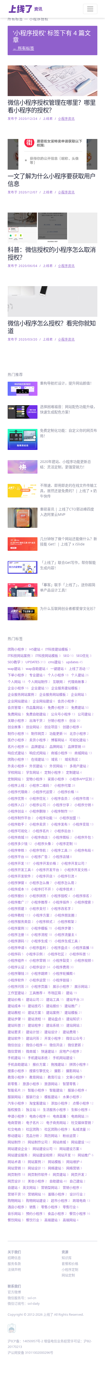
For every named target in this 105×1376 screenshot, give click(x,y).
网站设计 (36, 1168)
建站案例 (54, 1012)
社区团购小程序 (57, 1129)
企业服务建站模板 (65, 688)
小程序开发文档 (77, 869)
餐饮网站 (15, 1220)
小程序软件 (17, 980)
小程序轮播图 (64, 973)
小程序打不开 (42, 889)
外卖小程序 (17, 766)
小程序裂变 (62, 960)
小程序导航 (38, 850)
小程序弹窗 (17, 882)
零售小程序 (50, 1207)
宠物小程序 (35, 779)
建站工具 (55, 999)
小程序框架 (67, 921)
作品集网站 (35, 707)
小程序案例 (18, 928)
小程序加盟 (69, 817)
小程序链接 (62, 980)
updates (74, 662)
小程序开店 (45, 876)
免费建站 (80, 707)
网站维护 (74, 1161)
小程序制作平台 (20, 817)
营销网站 (36, 1194)
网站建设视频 (44, 1155)
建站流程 (36, 1019)
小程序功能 (46, 817)
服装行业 (34, 1096)
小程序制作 (62, 811)
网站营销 (16, 1168)
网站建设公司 (45, 1148)
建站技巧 (36, 1006)
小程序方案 (42, 915)
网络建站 (56, 1168)
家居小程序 (57, 779)
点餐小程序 (83, 1103)
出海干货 (37, 720)
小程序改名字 (62, 908)
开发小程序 (53, 1038)
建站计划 (34, 1032)
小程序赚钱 (18, 973)
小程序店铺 (62, 856)
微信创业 (15, 1045)
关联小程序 (17, 720)
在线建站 (40, 759)
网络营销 (74, 1168)
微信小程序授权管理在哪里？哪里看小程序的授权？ (52, 106)
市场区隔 (55, 992)
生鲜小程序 (80, 1109)
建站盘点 (56, 1019)
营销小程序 (72, 1187)
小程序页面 (40, 986)
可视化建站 (78, 740)
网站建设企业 (19, 1148)
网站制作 (16, 1142)
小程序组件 (17, 960)
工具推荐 (37, 992)
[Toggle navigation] (90, 9)
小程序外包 (84, 837)
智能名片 (16, 1090)
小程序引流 (67, 876)
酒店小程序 (17, 1207)
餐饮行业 (34, 1220)
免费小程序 (58, 707)
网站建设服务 (19, 1155)
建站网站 (74, 1025)
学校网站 (15, 772)
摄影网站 (74, 1070)
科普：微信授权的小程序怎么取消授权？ (52, 253)
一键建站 (58, 668)
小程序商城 (18, 837)
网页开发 (79, 1174)
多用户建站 (79, 766)
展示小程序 (62, 986)
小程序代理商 (19, 791)
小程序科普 (79, 954)
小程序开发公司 (74, 863)
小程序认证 (17, 967)
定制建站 (74, 772)
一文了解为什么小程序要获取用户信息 (52, 180)
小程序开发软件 (20, 876)
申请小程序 (17, 1116)
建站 (71, 992)
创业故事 (15, 727)
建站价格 (15, 999)
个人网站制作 (39, 681)
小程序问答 (18, 986)
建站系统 (55, 1025)
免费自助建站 (37, 714)
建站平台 (75, 999)
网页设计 (16, 1181)
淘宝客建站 (38, 1103)
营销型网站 (50, 1187)
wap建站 (15, 668)
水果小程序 (72, 1096)
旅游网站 (52, 1083)
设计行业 (77, 1194)
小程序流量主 (66, 934)
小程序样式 (45, 921)
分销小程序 (57, 720)
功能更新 (58, 733)
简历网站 (52, 1135)
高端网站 (70, 1220)
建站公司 (35, 999)
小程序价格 (68, 791)
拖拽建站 (59, 1064)
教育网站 (37, 1077)
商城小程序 (61, 753)
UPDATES (35, 662)
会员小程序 (67, 701)
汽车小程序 (17, 1103)
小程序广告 (40, 856)
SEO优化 (83, 655)
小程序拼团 (38, 895)
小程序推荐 (40, 902)
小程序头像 (44, 843)
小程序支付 (38, 908)
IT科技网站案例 (20, 655)
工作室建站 (17, 992)
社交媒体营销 (82, 1122)
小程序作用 (83, 798)
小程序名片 (42, 831)
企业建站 (40, 688)
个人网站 (16, 681)
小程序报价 (17, 895)
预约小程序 (35, 1213)
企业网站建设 (44, 701)
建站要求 (15, 1032)
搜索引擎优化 (40, 1070)
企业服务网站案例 (22, 694)
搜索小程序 (17, 1070)
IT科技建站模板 (58, 649)
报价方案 (40, 1064)
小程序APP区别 (82, 779)
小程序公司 (39, 804)
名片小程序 (18, 746)
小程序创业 (17, 811)
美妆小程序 (37, 1181)
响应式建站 (17, 753)
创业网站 (34, 727)
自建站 (14, 1187)
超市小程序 (60, 1200)
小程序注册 (18, 934)
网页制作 (16, 1174)
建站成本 (16, 1006)
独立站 (33, 1109)
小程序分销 (84, 804)
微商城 (32, 1051)
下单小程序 (17, 675)
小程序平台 (18, 856)
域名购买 (73, 759)
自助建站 (58, 1181)
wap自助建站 (37, 668)
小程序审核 (17, 850)
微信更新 (76, 1045)
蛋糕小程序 (57, 1194)
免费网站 (15, 714)
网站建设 (80, 1142)
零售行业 (70, 1207)
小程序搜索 (84, 902)
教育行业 (55, 1077)
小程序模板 (41, 928)
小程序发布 (60, 824)
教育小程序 (17, 1077)
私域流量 (81, 1129)
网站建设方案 (70, 1148)
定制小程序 (53, 772)
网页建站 (61, 1174)
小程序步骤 (64, 928)
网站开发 (66, 1155)
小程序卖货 (38, 824)
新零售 (14, 1083)
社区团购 (34, 1129)
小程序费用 (63, 967)
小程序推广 (18, 902)
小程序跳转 (40, 973)
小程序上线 (17, 785)
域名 (56, 759)
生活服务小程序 (56, 1109)
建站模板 (73, 1012)
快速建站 (49, 1051)
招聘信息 (14, 1257)
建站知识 (74, 1019)
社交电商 (15, 1129)
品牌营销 (76, 746)
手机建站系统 (39, 1057)
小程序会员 (60, 798)
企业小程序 (18, 688)
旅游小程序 (32, 1083)
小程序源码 (18, 941)
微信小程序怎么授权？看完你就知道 (52, 327)
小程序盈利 (38, 947)
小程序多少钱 (20, 843)
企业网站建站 (19, 701)
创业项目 (52, 727)
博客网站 (59, 740)
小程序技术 (65, 889)
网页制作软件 (39, 1174)
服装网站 (15, 1096)
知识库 (67, 1257)
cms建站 (55, 662)
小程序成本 (18, 889)
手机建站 (16, 1057)
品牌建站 (39, 746)
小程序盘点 (60, 947)
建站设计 (52, 1032)
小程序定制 (66, 843)
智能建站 (57, 1090)
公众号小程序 (63, 714)
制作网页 (39, 733)
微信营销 (15, 1051)
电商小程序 (39, 1116)
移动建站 (15, 1135)
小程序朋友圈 (66, 915)
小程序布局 (84, 850)
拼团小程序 (78, 1064)
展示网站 (82, 986)
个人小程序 (58, 675)
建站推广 (72, 1006)
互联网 (59, 681)
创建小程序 (72, 727)
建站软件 (15, 1038)
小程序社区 (57, 954)
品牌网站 (57, 746)
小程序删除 (38, 811)
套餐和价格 (70, 1263)
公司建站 (86, 714)
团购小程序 (17, 649)
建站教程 (16, 1012)
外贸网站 (58, 766)
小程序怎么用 (65, 882)
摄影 (58, 1070)
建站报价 (54, 1006)
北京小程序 (79, 733)
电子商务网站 (57, 1122)
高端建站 (52, 1220)
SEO (68, 655)
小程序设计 (39, 967)
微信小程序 (36, 1045)
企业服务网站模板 (53, 694)
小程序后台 (63, 831)
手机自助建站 (19, 1064)
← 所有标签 (23, 48)
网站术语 (16, 1161)
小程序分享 (62, 804)
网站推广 (86, 1155)
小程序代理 (64, 785)
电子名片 (35, 1122)
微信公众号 (75, 1038)
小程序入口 (17, 804)
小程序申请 (17, 947)
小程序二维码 (40, 785)
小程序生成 (41, 941)
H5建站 (36, 649)
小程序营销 (39, 960)
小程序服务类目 (20, 921)
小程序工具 (61, 850)
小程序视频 (84, 960)
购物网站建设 (37, 1200)
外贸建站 (38, 766)
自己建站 (77, 1181)
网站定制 (68, 1275)
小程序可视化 (19, 831)
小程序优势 (17, 798)
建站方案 (36, 1012)
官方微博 (14, 1292)
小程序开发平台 (49, 869)
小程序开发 (19, 863)
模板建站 (52, 1096)
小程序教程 (19, 915)
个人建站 (80, 675)
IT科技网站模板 (48, 655)
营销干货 (16, 1194)
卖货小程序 (38, 740)
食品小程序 (57, 1213)
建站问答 (34, 1038)
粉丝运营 (70, 1135)
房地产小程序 (70, 1051)
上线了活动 (79, 668)
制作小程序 (18, 733)
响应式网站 (38, 753)
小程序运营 (39, 980)
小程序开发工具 (20, 869)
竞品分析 (34, 1135)
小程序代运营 (44, 791)
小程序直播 (83, 947)
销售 (33, 1207)
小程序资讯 (66, 118)
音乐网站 (15, 1213)
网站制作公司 (39, 1142)
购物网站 (15, 1200)
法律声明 (14, 1269)
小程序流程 (41, 934)
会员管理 (15, 707)
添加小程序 (60, 1103)
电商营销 (15, 1122)
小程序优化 (38, 798)
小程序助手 (17, 824)
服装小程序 (77, 1090)
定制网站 (15, 779)
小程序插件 (62, 902)
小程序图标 (62, 837)
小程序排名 (82, 895)
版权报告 (15, 1109)
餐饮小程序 (79, 1213)
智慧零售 (70, 1083)
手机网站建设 (64, 1057)
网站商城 (61, 1142)
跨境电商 (81, 1200)
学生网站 (34, 772)
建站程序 (36, 1025)
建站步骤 (16, 1019)
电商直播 (61, 1116)
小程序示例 (35, 954)
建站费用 (70, 1032)
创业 (74, 720)
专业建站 (37, 675)
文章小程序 (75, 1077)
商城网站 (83, 753)
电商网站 (80, 1116)
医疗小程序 (17, 740)
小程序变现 (83, 824)
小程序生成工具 (67, 941)
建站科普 (16, 1025)
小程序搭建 (17, 908)
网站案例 (36, 1161)
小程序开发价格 (46, 863)
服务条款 (14, 1263)
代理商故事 (77, 681)
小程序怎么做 (40, 882)
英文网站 (30, 1187)
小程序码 (15, 954)
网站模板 (56, 1161)
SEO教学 (15, 662)
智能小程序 (37, 1090)
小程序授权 (60, 895)
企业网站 (79, 694)
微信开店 (57, 1045)
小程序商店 (40, 837)
